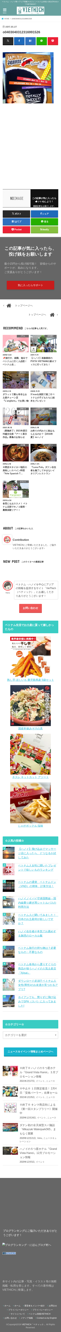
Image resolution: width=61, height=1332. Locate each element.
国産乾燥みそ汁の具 (30, 728)
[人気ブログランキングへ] (9, 1254)
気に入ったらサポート (30, 285)
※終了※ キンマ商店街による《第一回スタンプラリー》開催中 (39, 1108)
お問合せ (53, 1306)
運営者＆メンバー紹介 (34, 1306)
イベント (40, 1081)
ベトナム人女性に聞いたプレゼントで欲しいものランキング (37, 867)
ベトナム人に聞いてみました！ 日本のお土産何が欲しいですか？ (38, 919)
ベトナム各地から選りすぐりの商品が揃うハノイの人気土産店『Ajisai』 (37, 968)
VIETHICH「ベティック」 (34, 1324)
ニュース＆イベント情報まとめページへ (30, 1051)
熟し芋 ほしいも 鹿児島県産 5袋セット (30, 679)
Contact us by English (47, 1318)
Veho (39, 1138)
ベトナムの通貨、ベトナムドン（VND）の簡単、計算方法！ (37, 884)
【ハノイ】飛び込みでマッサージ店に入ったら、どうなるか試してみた (37, 853)
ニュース (50, 1081)
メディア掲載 (27, 1318)
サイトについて (18, 1314)
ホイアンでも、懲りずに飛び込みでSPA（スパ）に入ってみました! (37, 1001)
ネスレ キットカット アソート (30, 777)
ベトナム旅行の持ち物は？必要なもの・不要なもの (37, 950)
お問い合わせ (30, 608)
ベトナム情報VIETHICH (39, 1314)
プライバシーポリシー (18, 1310)
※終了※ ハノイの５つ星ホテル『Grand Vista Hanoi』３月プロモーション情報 (39, 1072)
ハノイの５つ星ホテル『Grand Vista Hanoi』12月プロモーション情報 (38, 1153)
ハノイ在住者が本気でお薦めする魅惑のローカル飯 (37, 933)
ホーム (7, 1306)
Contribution (21, 539)
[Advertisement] (30, 144)
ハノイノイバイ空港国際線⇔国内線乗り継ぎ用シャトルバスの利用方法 (37, 902)
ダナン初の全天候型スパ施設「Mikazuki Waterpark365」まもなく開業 (38, 1129)
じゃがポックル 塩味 (30, 825)
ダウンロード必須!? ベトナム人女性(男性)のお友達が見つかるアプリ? (38, 985)
